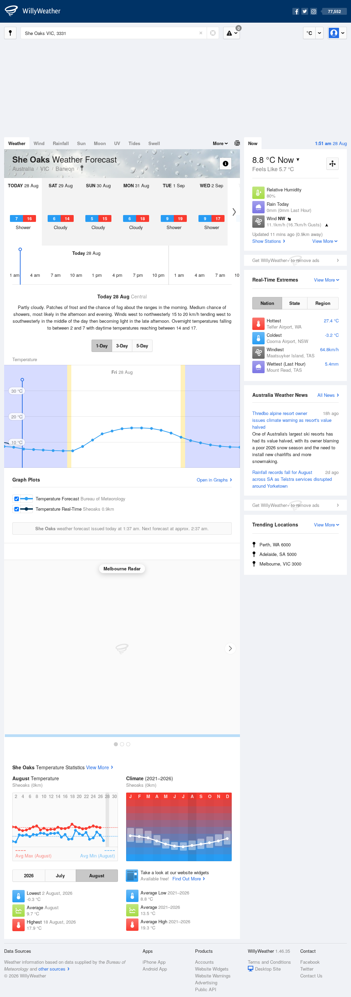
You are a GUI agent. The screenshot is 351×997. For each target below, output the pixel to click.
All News (326, 395)
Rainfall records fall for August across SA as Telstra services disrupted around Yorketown (295, 479)
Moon (100, 143)
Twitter (306, 968)
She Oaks (81, 168)
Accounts (204, 962)
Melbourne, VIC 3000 (280, 563)
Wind (39, 143)
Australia (23, 169)
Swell (154, 143)
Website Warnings (213, 975)
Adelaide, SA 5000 (277, 554)
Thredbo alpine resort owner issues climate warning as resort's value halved (295, 437)
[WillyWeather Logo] (36, 11)
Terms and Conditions (269, 962)
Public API (205, 989)
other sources (51, 968)
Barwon (65, 169)
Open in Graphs (212, 479)
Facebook (310, 962)
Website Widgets (212, 968)
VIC (44, 169)
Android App (155, 968)
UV (117, 143)
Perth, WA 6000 (275, 544)
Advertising (206, 982)
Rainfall (61, 143)
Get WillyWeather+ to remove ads (285, 260)
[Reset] (201, 33)
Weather (16, 143)
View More (97, 767)
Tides (134, 143)
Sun (81, 143)
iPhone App (154, 962)
